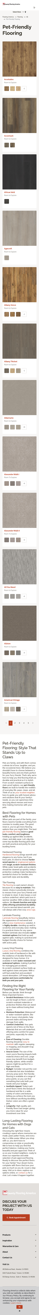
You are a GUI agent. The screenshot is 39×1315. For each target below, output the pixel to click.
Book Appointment (17, 1217)
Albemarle (8, 418)
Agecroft (8, 248)
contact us (23, 1173)
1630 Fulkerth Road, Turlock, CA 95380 (15, 1273)
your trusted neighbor (25, 792)
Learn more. (16, 1303)
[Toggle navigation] (34, 7)
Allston (7, 643)
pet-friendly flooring (11, 832)
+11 (24, 427)
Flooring (20, 17)
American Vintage (12, 700)
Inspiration (7, 1240)
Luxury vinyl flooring (11, 951)
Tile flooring (7, 885)
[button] (18, 12)
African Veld (9, 192)
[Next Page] (33, 723)
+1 (24, 88)
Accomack (8, 136)
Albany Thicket (10, 361)
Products (6, 1235)
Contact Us (7, 1257)
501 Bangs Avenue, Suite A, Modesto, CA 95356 (18, 1277)
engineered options (26, 862)
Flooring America (8, 17)
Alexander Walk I (11, 474)
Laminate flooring (10, 918)
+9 (24, 483)
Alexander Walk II (12, 531)
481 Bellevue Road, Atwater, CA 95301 (15, 1269)
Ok (19, 1307)
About (5, 1252)
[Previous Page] (6, 723)
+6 (24, 596)
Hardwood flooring (10, 855)
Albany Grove (10, 305)
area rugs (31, 910)
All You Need (9, 587)
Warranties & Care (10, 1246)
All (27, 17)
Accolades (8, 79)
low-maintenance (17, 923)
